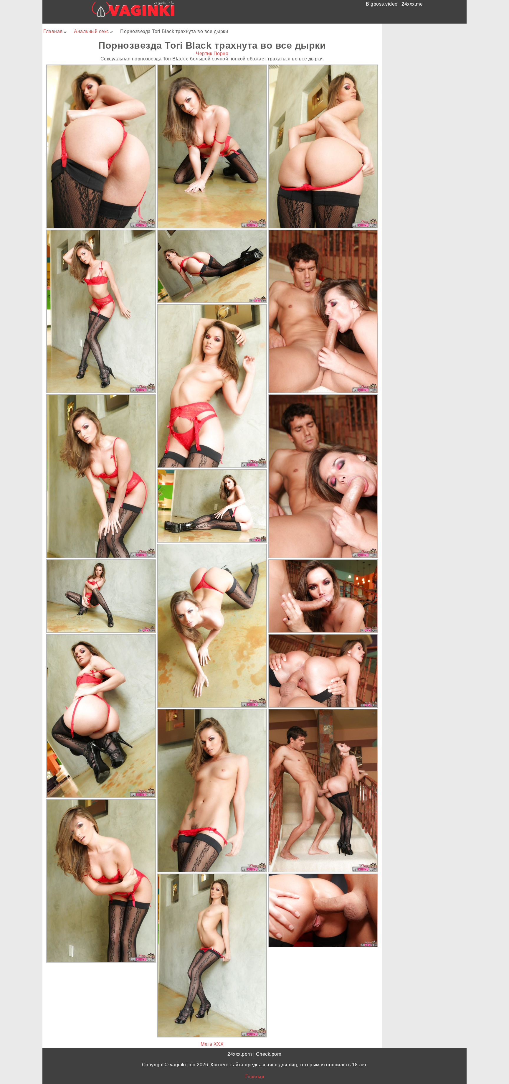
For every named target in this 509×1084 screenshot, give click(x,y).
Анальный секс (92, 31)
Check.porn (269, 1054)
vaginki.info (183, 1064)
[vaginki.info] (133, 11)
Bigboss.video (382, 3)
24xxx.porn (239, 1054)
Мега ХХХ (212, 1044)
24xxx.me (412, 3)
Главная (53, 31)
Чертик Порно (212, 53)
